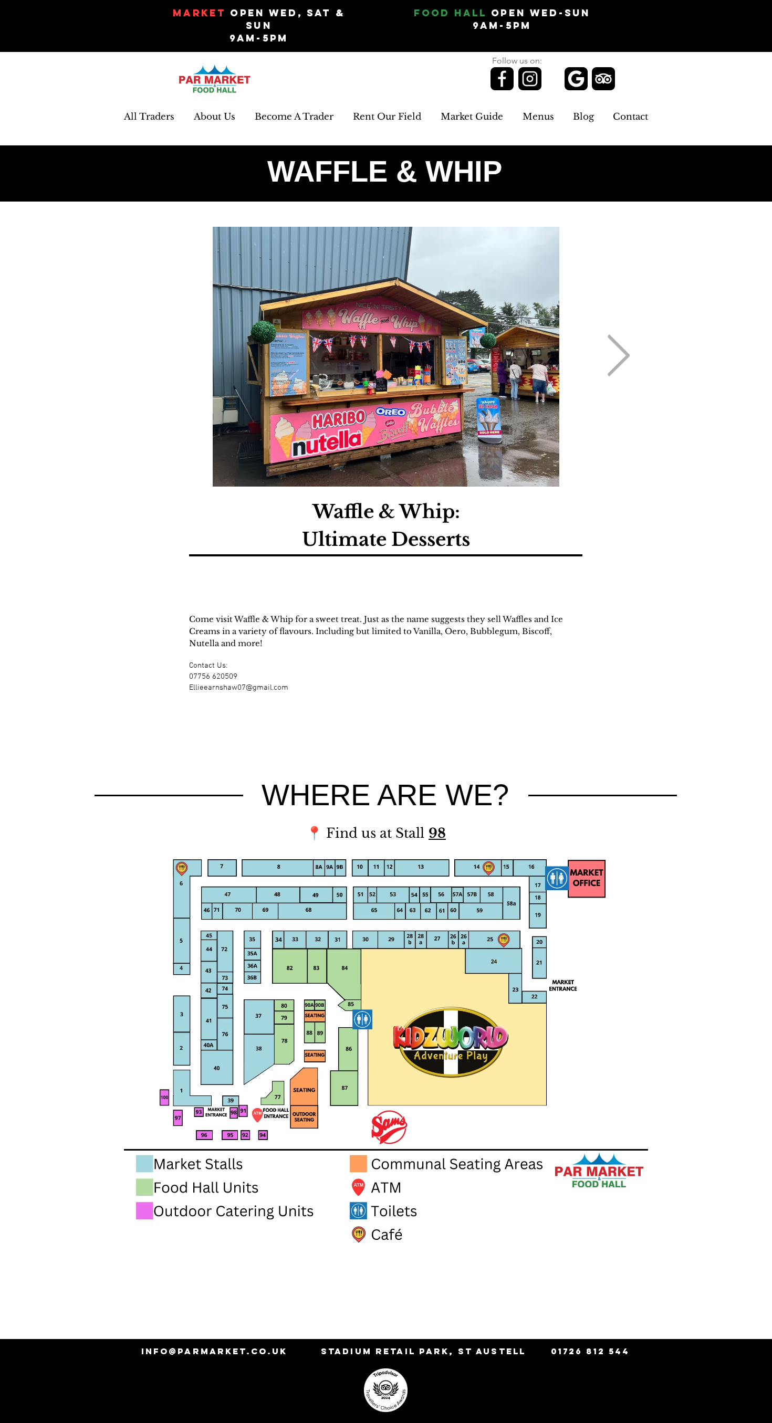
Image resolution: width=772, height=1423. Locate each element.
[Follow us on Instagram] (530, 78)
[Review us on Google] (576, 78)
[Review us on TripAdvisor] (603, 78)
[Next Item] (618, 356)
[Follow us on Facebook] (502, 78)
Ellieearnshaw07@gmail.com (238, 687)
